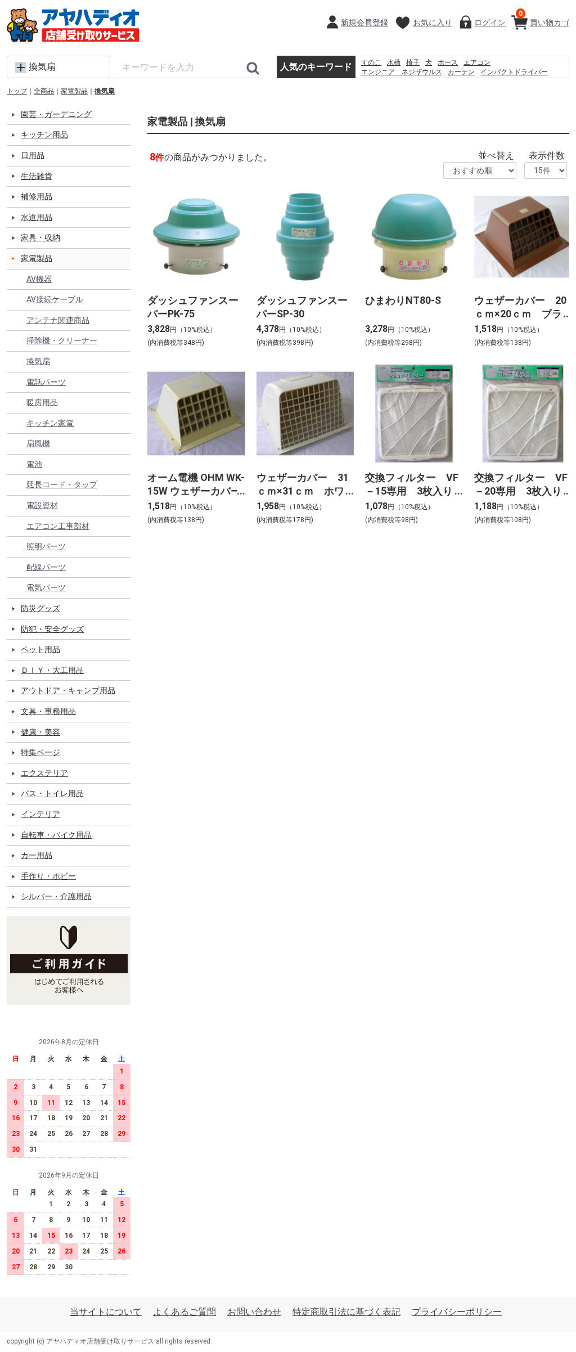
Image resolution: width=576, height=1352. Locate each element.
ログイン (490, 22)
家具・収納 (40, 237)
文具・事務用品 (48, 711)
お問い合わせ (254, 1311)
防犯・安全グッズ (52, 629)
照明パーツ (46, 546)
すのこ (371, 62)
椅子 (413, 62)
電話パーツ (46, 382)
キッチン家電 (50, 423)
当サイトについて (106, 1311)
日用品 (32, 155)
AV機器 (39, 279)
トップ (17, 91)
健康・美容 (40, 731)
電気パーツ (46, 587)
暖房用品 (42, 402)
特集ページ (40, 752)
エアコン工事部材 (57, 526)
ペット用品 (40, 649)
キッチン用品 (44, 134)
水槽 (393, 62)
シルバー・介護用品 (56, 896)
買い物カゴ (544, 18)
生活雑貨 (36, 176)
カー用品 (36, 855)
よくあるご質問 (184, 1311)
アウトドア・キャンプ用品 (68, 690)
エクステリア (44, 773)
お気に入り (432, 22)
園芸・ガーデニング (56, 114)
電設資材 (42, 505)
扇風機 (38, 443)
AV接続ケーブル (54, 299)
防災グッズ (40, 608)
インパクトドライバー (514, 72)
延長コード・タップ (61, 484)
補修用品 (36, 196)
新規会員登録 (364, 22)
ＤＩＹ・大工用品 (52, 670)
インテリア (40, 814)
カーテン (461, 72)
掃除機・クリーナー (61, 340)
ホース (448, 62)
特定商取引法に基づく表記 (346, 1311)
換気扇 (104, 91)
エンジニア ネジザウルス (401, 72)
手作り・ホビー (48, 876)
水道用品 (36, 217)
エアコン (477, 62)
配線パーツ (46, 567)
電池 (34, 464)
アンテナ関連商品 (57, 320)
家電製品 (74, 91)
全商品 (44, 91)
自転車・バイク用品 (56, 834)
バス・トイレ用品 (52, 793)
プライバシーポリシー (457, 1311)
